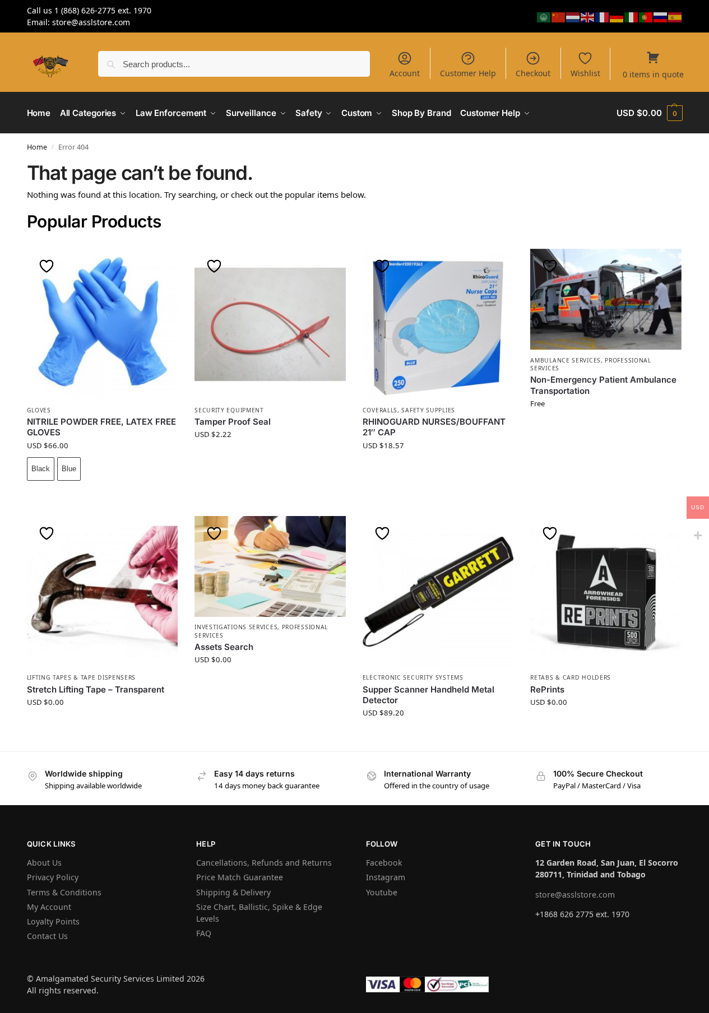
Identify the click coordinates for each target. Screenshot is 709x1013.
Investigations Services (235, 627)
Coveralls (380, 410)
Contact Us (47, 936)
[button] (649, 112)
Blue (69, 468)
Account (405, 73)
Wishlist (585, 73)
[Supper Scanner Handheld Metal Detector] (438, 591)
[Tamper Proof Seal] (270, 324)
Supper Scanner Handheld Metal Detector (428, 695)
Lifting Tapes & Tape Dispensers (81, 677)
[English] (588, 16)
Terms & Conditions (64, 892)
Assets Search (223, 647)
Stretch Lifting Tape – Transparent (95, 689)
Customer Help (468, 73)
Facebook (384, 862)
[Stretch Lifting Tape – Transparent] (102, 591)
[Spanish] (675, 16)
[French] (602, 16)
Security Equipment (229, 410)
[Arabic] (544, 16)
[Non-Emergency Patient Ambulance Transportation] (606, 299)
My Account (49, 907)
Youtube (381, 892)
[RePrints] (606, 591)
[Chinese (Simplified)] (559, 16)
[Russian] (661, 16)
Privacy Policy (52, 877)
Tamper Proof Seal (232, 421)
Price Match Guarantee (239, 877)
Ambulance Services (565, 360)
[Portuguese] (646, 16)
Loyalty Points (53, 921)
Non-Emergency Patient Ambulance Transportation (603, 385)
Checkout (533, 73)
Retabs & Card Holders (570, 677)
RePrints (547, 689)
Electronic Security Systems (413, 677)
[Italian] (631, 16)
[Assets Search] (270, 566)
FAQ (203, 933)
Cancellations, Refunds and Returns (264, 862)
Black (40, 468)
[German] (617, 16)
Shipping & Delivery (233, 892)
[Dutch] (573, 16)
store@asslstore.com (575, 894)
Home (37, 147)
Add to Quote (270, 462)
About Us (44, 862)
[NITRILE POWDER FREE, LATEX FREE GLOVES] (102, 324)
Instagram (385, 877)
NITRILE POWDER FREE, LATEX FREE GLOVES (101, 427)
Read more (606, 431)
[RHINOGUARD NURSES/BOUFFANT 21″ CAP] (438, 324)
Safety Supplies (428, 410)
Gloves (39, 410)
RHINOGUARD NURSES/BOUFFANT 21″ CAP (434, 427)
